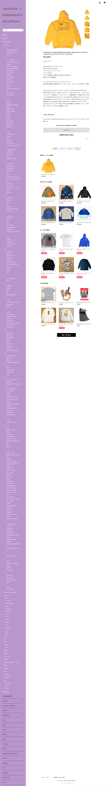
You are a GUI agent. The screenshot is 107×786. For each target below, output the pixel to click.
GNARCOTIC (10, 241)
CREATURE (9, 154)
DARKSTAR (9, 170)
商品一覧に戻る (66, 335)
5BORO (8, 54)
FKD (7, 220)
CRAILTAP (9, 141)
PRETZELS (9, 410)
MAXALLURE (10, 337)
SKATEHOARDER (11, 486)
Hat (6, 636)
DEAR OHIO (9, 164)
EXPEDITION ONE (12, 209)
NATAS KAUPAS (11, 356)
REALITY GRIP (10, 430)
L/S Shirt (7, 609)
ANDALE (9, 79)
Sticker (7, 647)
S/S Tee (7, 617)
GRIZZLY (9, 246)
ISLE (7, 280)
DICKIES (9, 183)
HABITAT (9, 253)
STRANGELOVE (11, 514)
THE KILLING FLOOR (13, 302)
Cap (6, 630)
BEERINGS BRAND (12, 105)
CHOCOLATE (10, 134)
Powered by (64, 783)
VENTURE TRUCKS (12, 563)
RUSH (8, 445)
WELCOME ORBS (11, 579)
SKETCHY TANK (11, 490)
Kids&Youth (7, 677)
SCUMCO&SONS (11, 461)
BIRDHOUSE (10, 109)
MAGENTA (9, 335)
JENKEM (9, 286)
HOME (5, 35)
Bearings (6, 668)
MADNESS (9, 333)
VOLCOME (9, 570)
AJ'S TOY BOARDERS (12, 66)
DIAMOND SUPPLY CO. (13, 177)
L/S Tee (7, 614)
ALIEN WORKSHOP (12, 68)
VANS (8, 561)
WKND (8, 582)
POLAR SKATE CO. (12, 399)
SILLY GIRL (9, 477)
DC (7, 172)
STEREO (8, 512)
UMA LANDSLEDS (11, 556)
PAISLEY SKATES (11, 379)
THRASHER (9, 533)
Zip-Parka (8, 600)
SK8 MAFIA (9, 481)
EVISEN (8, 211)
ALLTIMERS (9, 71)
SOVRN (8, 503)
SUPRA (8, 516)
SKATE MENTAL (11, 488)
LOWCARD (9, 321)
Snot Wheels (10, 501)
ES (7, 204)
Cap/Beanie (7, 628)
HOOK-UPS (9, 266)
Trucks (6, 659)
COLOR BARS (10, 143)
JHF (7, 292)
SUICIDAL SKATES (11, 519)
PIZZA (8, 393)
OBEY (8, 367)
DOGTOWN (9, 186)
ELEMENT (9, 198)
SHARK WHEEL (11, 470)
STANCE (8, 510)
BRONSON (9, 124)
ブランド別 (6, 45)
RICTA (8, 432)
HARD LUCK (10, 258)
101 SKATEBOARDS (12, 50)
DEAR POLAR (10, 166)
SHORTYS (9, 475)
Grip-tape (7, 656)
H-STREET (9, 251)
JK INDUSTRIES (11, 295)
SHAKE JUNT (10, 468)
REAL (8, 427)
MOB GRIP (9, 346)
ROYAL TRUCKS (11, 438)
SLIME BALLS (10, 497)
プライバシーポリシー (46, 777)
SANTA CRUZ (10, 453)
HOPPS (8, 269)
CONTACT (6, 691)
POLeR (8, 401)
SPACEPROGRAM (11, 505)
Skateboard (8, 683)
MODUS (8, 348)
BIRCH (8, 107)
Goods (6, 644)
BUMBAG (9, 127)
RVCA (8, 447)
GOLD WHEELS (11, 243)
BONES (8, 118)
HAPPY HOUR (10, 255)
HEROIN (8, 260)
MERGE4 (9, 339)
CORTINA (9, 152)
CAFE (8, 132)
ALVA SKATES (10, 77)
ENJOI (8, 202)
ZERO (8, 587)
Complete (7, 674)
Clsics (8, 139)
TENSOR (9, 526)
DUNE (8, 190)
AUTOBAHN (10, 95)
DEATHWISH (10, 168)
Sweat (7, 606)
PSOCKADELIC (10, 415)
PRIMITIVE (9, 412)
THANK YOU (10, 528)
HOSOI (8, 271)
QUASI (8, 420)
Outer (6, 598)
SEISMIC (9, 466)
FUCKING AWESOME (12, 231)
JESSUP (8, 288)
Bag (5, 638)
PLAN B (8, 395)
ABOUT (5, 38)
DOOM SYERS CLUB (12, 188)
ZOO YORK (9, 589)
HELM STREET (11, 262)
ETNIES (8, 206)
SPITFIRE (9, 508)
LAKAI (8, 312)
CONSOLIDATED (11, 150)
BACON (8, 100)
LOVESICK (9, 318)
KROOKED (9, 304)
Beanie (7, 633)
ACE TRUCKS (10, 60)
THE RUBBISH (10, 436)
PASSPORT (9, 382)
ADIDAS (8, 64)
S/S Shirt (7, 611)
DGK (7, 175)
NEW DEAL (9, 358)
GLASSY (8, 239)
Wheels (6, 665)
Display (6, 650)
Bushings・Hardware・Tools (11, 662)
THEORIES (9, 530)
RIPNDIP (9, 434)
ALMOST (9, 75)
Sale (5, 680)
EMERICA (9, 200)
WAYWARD (9, 575)
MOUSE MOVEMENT (12, 350)
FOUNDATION (10, 227)
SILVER (8, 479)
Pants (6, 619)
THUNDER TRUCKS (12, 535)
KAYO (8, 300)
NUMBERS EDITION (12, 362)
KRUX (8, 307)
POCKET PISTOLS (11, 397)
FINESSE (9, 218)
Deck (5, 653)
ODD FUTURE (10, 370)
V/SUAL (8, 568)
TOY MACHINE (11, 539)
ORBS (8, 374)
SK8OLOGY (9, 483)
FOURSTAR (9, 229)
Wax (5, 671)
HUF (7, 273)
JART (7, 290)
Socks (6, 625)
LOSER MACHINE (11, 316)
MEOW (8, 341)
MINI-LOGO (10, 344)
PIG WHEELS (10, 390)
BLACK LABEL (10, 111)
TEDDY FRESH (10, 524)
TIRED (8, 537)
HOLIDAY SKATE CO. (12, 264)
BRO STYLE (9, 122)
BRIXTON (9, 120)
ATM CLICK (9, 93)
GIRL (7, 237)
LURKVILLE (9, 327)
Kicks (5, 641)
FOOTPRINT (10, 225)
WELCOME (9, 577)
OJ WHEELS (9, 372)
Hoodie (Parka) (9, 603)
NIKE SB (8, 360)
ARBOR (8, 86)
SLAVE (8, 494)
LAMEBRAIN (10, 314)
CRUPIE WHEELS (11, 158)
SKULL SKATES (11, 492)
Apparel (6, 595)
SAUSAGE (9, 459)
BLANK (8, 113)
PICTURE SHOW (11, 388)
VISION (8, 565)
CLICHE (8, 136)
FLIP (7, 223)
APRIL (8, 84)
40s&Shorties (10, 52)
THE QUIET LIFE (11, 422)
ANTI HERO (10, 82)
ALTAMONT (10, 73)
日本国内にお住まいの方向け (66, 135)
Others (7, 622)
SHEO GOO (9, 472)
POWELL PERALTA (12, 408)
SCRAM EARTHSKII (12, 464)
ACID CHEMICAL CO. (12, 62)
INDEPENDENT (11, 278)
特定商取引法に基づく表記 (59, 777)
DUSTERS (9, 192)
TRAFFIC (9, 541)
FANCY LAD (9, 216)
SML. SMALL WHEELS (13, 499)
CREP (8, 156)
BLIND (8, 116)
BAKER (8, 102)
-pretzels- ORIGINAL (10, 592)
